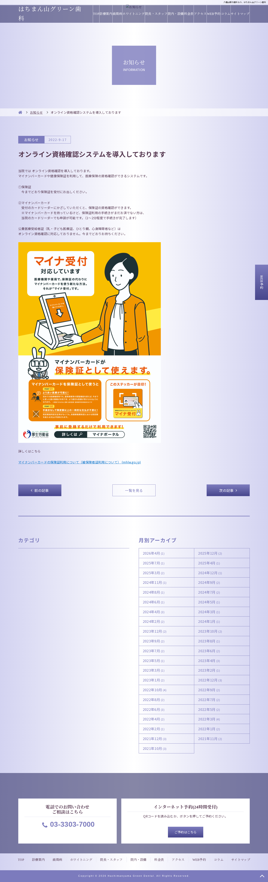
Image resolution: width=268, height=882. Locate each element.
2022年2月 (154, 728)
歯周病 (117, 13)
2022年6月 (154, 709)
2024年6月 (154, 601)
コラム (225, 13)
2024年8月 (154, 592)
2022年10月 (155, 689)
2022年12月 (210, 679)
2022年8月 (154, 699)
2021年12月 (155, 738)
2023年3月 (154, 670)
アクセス (200, 13)
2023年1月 (154, 679)
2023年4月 (209, 660)
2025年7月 (154, 562)
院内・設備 (176, 13)
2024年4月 (154, 611)
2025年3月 (154, 572)
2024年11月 (155, 582)
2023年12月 (155, 631)
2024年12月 (210, 572)
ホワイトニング (133, 13)
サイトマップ (240, 13)
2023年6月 (209, 650)
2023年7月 (154, 650)
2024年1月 (209, 621)
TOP (96, 13)
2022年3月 (209, 718)
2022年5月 (209, 709)
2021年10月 (155, 748)
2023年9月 (154, 640)
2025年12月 (210, 553)
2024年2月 (154, 621)
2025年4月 (209, 562)
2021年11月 (210, 738)
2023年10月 (210, 631)
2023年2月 (209, 670)
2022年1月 (209, 728)
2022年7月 (209, 699)
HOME (20, 112)
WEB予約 (214, 13)
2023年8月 (209, 640)
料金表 (188, 13)
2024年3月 (209, 611)
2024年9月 (209, 582)
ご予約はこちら (185, 832)
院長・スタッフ (156, 13)
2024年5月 (209, 601)
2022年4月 (154, 718)
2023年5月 (154, 660)
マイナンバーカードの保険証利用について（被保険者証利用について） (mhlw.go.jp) (79, 462)
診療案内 (105, 13)
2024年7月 (209, 592)
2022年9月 (209, 689)
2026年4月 (154, 553)
